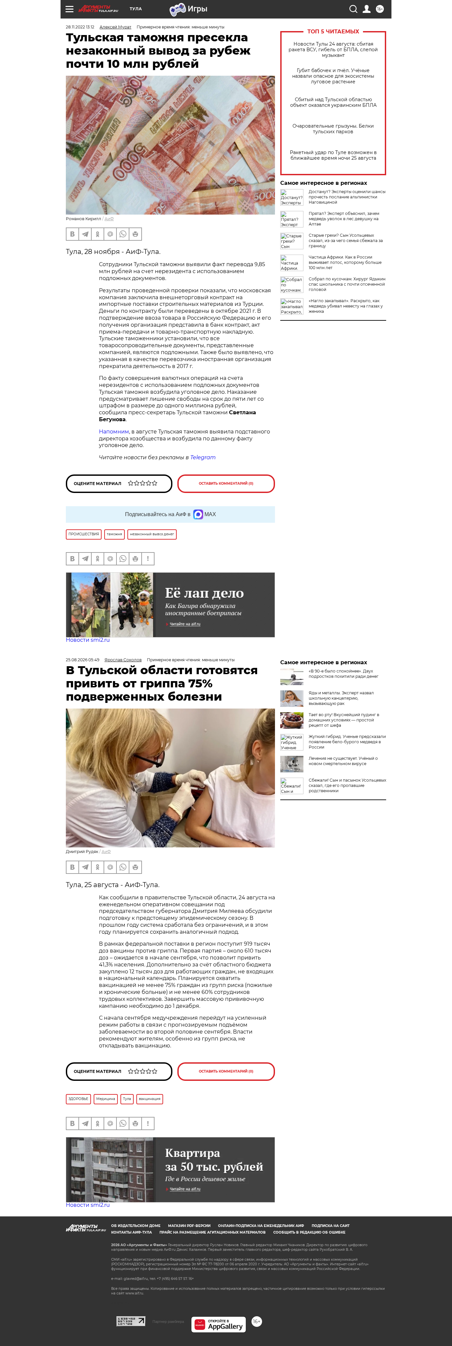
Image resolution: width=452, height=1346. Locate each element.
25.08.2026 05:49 (82, 659)
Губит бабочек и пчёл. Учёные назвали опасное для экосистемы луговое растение (333, 76)
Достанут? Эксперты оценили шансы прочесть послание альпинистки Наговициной (347, 197)
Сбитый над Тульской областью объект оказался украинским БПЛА (333, 102)
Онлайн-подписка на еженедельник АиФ (261, 1226)
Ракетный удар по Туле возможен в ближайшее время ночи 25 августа (333, 155)
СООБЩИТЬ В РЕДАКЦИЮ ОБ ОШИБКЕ (309, 1232)
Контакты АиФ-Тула (131, 1232)
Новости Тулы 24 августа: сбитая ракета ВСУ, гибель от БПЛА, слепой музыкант (333, 49)
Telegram (203, 457)
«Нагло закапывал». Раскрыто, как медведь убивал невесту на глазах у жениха (346, 306)
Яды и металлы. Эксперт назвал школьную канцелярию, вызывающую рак (341, 698)
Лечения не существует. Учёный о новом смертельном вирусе (343, 761)
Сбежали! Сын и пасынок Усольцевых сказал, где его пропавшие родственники (347, 785)
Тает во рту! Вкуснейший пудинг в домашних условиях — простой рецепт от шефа (344, 720)
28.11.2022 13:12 (80, 26)
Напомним (114, 431)
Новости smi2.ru (88, 640)
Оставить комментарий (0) (226, 483)
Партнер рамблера (168, 1322)
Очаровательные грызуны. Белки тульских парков (333, 129)
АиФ (109, 218)
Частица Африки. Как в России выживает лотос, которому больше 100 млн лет (345, 262)
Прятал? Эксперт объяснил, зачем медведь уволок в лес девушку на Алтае (344, 218)
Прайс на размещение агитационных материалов (212, 1232)
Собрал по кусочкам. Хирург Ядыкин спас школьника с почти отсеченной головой (347, 284)
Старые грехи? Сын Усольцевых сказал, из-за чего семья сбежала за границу (346, 240)
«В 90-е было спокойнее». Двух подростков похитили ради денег (344, 674)
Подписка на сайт (330, 1226)
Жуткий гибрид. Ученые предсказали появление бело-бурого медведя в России (347, 742)
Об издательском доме (135, 1226)
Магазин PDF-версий (189, 1226)
